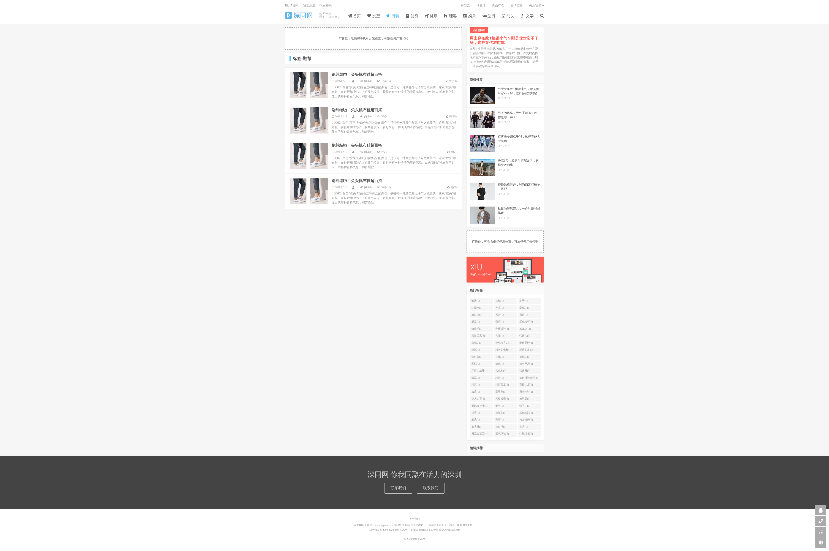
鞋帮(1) (499, 419)
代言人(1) (524, 335)
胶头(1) (475, 419)
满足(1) (475, 321)
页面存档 (498, 5)
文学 (529, 16)
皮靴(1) (499, 356)
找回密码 (326, 5)
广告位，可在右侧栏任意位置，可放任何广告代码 (505, 241)
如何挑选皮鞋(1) (528, 377)
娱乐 (471, 16)
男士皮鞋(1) (526, 391)
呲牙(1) (475, 300)
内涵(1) (499, 335)
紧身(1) (499, 314)
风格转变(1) (502, 398)
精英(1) (475, 384)
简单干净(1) (526, 363)
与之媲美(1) (526, 419)
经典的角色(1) (527, 349)
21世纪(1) (476, 314)
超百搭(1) (500, 426)
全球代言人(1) (503, 342)
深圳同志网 (300, 15)
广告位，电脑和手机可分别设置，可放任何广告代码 (373, 38)
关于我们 (414, 518)
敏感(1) (499, 363)
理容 (452, 16)
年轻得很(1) (526, 433)
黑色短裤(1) (526, 321)
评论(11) (386, 187)
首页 (356, 16)
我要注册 (309, 5)
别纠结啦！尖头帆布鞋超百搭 (357, 74)
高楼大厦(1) (526, 384)
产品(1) (499, 307)
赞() (453, 81)
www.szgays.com (451, 529)
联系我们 (398, 488)
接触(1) (499, 300)
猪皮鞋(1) (524, 370)
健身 (414, 16)
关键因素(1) (478, 335)
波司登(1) (524, 398)
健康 (433, 16)
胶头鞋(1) (476, 426)
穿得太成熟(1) (479, 370)
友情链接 (517, 5)
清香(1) (475, 412)
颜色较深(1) (526, 412)
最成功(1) (524, 307)
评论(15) (386, 81)
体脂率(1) (476, 307)
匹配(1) (475, 363)
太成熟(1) (500, 370)
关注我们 (535, 5)
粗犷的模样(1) (503, 349)
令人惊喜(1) (478, 398)
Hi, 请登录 (292, 5)
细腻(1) (475, 349)
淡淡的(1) (500, 412)
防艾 (510, 16)
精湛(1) (499, 377)
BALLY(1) (525, 328)
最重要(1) (500, 391)
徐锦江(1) (524, 356)
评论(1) (385, 116)
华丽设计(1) (502, 328)
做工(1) (475, 377)
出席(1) (475, 391)
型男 (490, 16)
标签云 (465, 5)
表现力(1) (476, 342)
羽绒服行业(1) (479, 405)
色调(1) (499, 321)
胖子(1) (523, 300)
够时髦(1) (476, 356)
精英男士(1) (502, 384)
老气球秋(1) (502, 433)
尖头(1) (523, 426)
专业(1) (499, 405)
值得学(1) (476, 328)
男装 (394, 16)
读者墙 (481, 5)
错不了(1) (524, 405)
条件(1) (523, 314)
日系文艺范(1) (479, 433)
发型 (375, 16)
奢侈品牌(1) (526, 342)
